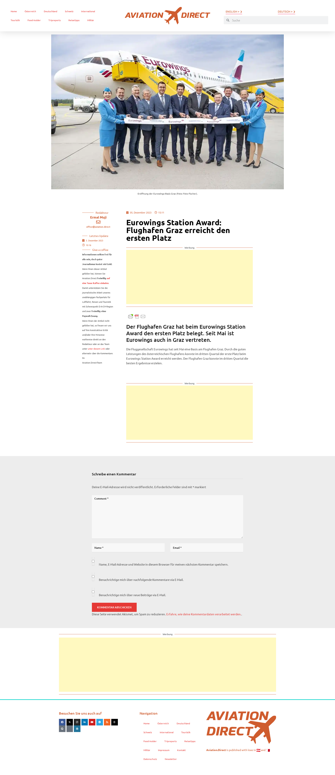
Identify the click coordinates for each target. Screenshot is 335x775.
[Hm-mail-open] (69, 728)
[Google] (62, 728)
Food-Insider (34, 20)
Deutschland (50, 11)
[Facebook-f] (62, 722)
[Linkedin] (84, 722)
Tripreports (54, 20)
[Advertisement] (189, 277)
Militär (90, 20)
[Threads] (114, 722)
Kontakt (181, 750)
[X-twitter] (69, 722)
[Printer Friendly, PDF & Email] (137, 316)
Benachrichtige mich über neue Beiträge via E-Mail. (132, 595)
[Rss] (107, 722)
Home (14, 11)
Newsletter (171, 758)
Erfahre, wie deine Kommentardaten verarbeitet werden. (203, 614)
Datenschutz (150, 758)
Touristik (15, 20)
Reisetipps (73, 20)
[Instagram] (77, 722)
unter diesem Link (96, 348)
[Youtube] (92, 722)
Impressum (163, 750)
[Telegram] (99, 722)
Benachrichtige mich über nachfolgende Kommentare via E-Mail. (141, 579)
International (88, 11)
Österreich (30, 11)
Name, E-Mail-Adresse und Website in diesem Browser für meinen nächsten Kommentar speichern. (163, 564)
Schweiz (69, 11)
